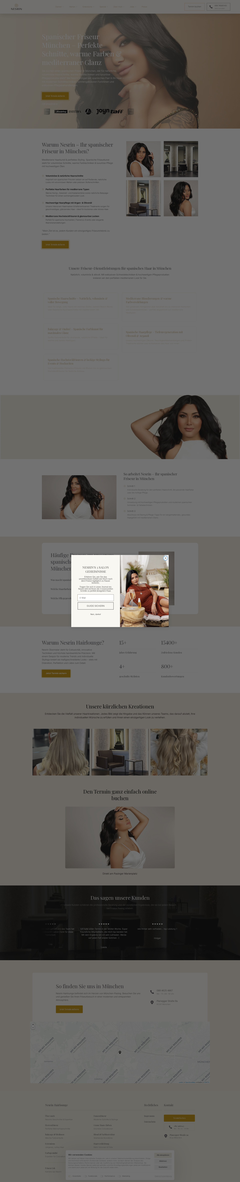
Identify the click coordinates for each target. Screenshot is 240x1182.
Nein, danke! (95, 614)
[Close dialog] (165, 558)
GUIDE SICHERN (95, 606)
